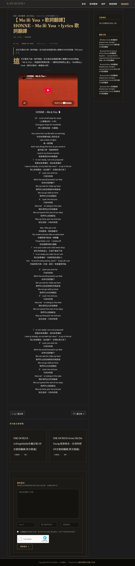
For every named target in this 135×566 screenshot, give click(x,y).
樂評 (25, 454)
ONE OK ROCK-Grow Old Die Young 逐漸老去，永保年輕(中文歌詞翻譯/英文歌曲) (67, 443)
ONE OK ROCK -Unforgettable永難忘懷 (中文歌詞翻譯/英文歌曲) (27, 443)
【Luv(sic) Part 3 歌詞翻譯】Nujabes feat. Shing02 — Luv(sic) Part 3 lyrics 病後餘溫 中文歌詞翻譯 (109, 90)
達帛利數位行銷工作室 (86, 562)
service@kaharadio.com (108, 23)
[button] (125, 4)
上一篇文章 (17, 413)
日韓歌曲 (17, 454)
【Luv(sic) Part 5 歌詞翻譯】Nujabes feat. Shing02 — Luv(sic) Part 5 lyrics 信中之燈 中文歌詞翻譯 (109, 67)
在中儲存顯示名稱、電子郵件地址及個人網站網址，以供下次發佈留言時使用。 (48, 532)
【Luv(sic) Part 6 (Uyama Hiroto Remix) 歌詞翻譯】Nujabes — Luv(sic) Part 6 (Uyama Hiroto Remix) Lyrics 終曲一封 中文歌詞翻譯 (109, 55)
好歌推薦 (28, 37)
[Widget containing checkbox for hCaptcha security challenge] (33, 539)
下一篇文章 (78, 413)
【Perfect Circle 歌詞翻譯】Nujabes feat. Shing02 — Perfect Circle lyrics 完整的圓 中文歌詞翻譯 (109, 43)
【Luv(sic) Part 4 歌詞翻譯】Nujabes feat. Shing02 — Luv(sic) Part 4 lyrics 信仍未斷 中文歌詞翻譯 (109, 79)
